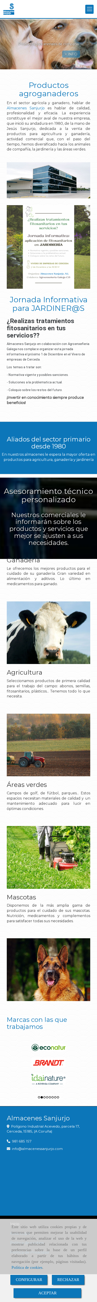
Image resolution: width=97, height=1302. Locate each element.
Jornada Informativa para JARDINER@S (49, 304)
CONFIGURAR (29, 1279)
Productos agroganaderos (48, 89)
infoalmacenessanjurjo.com (37, 1149)
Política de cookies (27, 1267)
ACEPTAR (47, 1293)
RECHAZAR (68, 1279)
